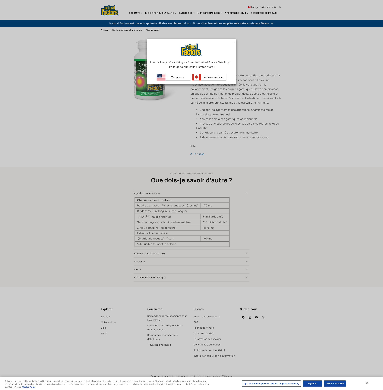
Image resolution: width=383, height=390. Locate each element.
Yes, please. (177, 77)
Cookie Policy (28, 387)
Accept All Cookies (335, 383)
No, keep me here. (213, 77)
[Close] (366, 383)
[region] (191, 383)
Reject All (312, 383)
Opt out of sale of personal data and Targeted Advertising (271, 383)
